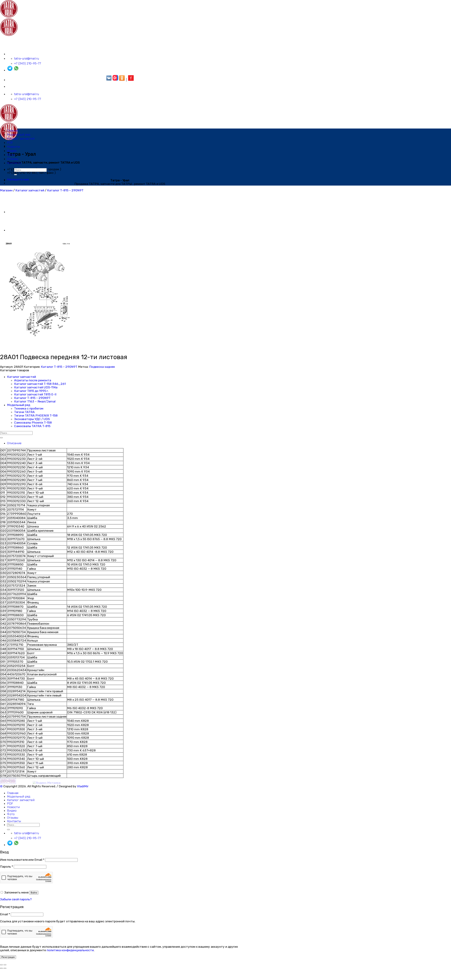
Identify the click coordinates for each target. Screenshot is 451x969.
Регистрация (8, 957)
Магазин (6, 190)
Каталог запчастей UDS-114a (35, 387)
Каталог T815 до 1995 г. (31, 391)
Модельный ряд (18, 134)
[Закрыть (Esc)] (1, 964)
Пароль (6, 866)
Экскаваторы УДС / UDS (32, 419)
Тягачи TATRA (24, 412)
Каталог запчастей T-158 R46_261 (40, 384)
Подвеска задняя (102, 366)
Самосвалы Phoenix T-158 (33, 422)
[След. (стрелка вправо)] (5, 968)
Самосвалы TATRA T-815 (32, 426)
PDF (10, 142)
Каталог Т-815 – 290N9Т (65, 190)
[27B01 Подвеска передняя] (16, 230)
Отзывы (12, 159)
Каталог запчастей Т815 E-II (35, 394)
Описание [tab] (14, 443)
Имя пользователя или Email (22, 859)
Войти (34, 892)
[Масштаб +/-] (5, 964)
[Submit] (15, 174)
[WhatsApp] (16, 70)
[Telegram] (10, 70)
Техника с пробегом (28, 408)
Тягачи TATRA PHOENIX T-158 (36, 415)
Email (5, 914)
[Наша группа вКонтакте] (109, 80)
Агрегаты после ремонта (32, 380)
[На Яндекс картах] (131, 80)
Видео (12, 150)
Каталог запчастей (21, 138)
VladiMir (82, 786)
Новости (13, 146)
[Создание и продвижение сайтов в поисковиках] (8, 782)
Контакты (14, 163)
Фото (11, 155)
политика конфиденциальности (70, 950)
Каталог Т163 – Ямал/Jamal (34, 401)
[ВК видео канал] (115, 80)
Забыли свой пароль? (16, 899)
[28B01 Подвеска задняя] (16, 212)
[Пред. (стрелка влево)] (1, 968)
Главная (12, 130)
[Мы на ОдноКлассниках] (122, 80)
